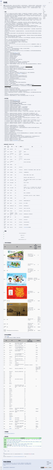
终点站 (13, 442)
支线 (24, 441)
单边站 (34, 441)
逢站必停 (20, 440)
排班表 (11, 439)
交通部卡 (10, 428)
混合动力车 (30, 446)
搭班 (28, 439)
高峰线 (14, 441)
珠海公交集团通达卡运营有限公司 (9, 433)
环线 (12, 441)
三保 (36, 446)
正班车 (13, 446)
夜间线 (27, 441)
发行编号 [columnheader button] (21, 146)
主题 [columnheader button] (11, 146)
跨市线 (29, 441)
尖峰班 (22, 439)
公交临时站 (10, 442)
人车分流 (8, 440)
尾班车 (37, 439)
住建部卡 (10, 419)
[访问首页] (1, 1)
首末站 (15, 442)
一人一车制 (31, 439)
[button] (40, 438)
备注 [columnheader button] (32, 146)
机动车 (15, 446)
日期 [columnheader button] (5, 146)
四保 (38, 446)
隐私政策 (48, 461)
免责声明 (48, 464)
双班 (18, 439)
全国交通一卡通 (20, 73)
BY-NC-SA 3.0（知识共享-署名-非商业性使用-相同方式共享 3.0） (17, 456)
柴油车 (20, 446)
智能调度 (14, 439)
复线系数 (39, 439)
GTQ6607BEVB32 (15, 140)
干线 (21, 441)
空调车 (10, 446)
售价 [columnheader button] (16, 146)
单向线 (8, 441)
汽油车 (22, 446)
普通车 (8, 446)
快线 (22, 441)
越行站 (18, 442)
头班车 (34, 439)
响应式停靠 (16, 440)
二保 (34, 446)
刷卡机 (8, 336)
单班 (16, 439)
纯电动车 (27, 446)
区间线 (17, 441)
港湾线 (31, 441)
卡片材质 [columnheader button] (8, 146)
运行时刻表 (8, 439)
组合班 (27, 439)
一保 (33, 446)
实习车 (17, 446)
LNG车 (24, 446)
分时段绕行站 (37, 441)
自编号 (11, 440)
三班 (20, 439)
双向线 (10, 441)
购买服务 (13, 440)
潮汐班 (24, 439)
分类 (3, 449)
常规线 (19, 441)
